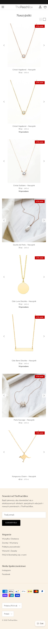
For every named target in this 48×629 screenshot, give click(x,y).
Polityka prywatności (11, 547)
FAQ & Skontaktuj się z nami (14, 555)
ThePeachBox (12, 620)
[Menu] (3, 7)
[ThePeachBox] (24, 7)
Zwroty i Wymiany (10, 543)
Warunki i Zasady (9, 551)
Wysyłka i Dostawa (10, 538)
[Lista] (44, 19)
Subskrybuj (11, 523)
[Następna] (44, 45)
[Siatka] (40, 19)
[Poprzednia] (4, 45)
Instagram (6, 570)
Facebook (6, 574)
